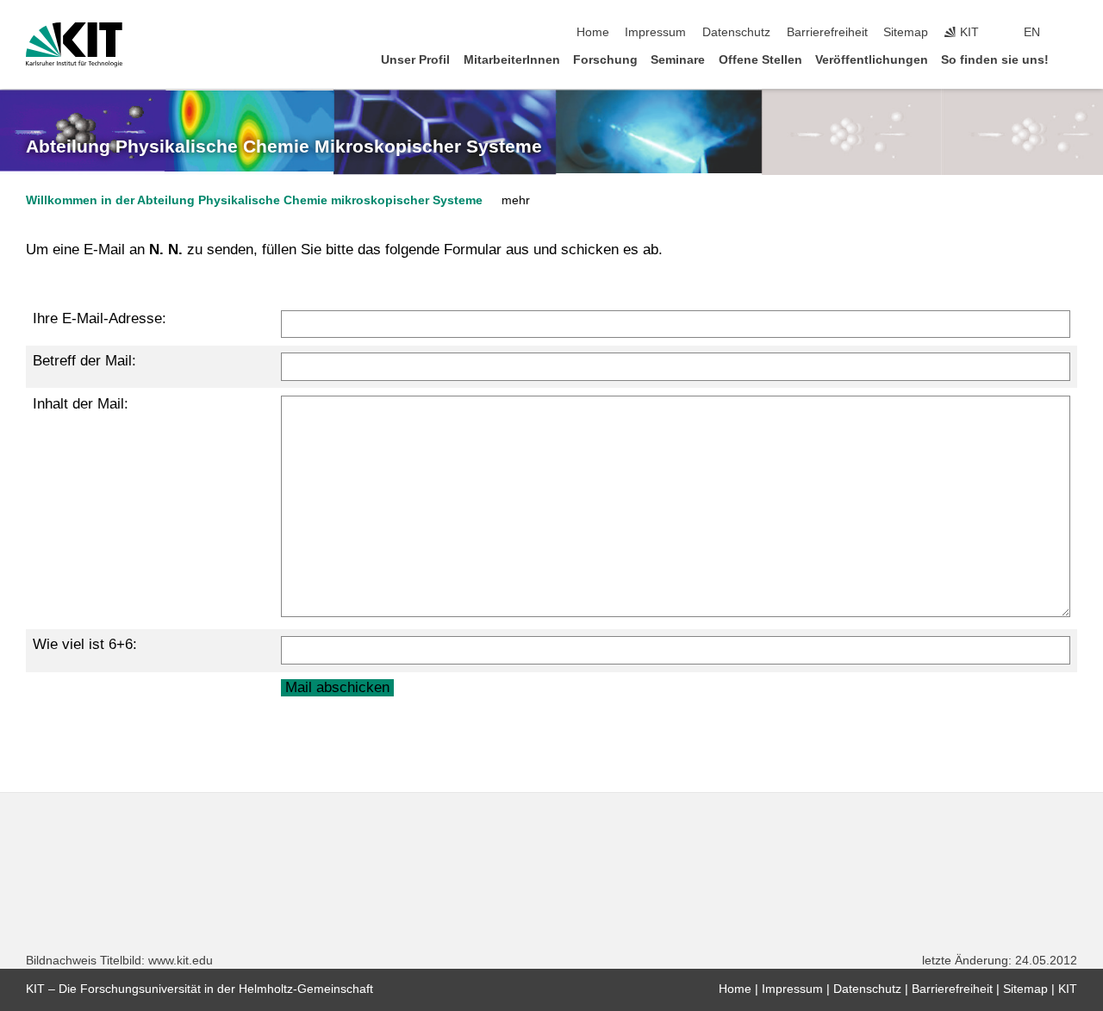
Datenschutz (736, 32)
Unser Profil (415, 59)
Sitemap (905, 32)
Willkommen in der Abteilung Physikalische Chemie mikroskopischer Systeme (254, 200)
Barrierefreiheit (827, 32)
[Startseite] (1072, 59)
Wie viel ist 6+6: (85, 644)
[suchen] (1072, 33)
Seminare (678, 59)
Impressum (655, 32)
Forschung (605, 59)
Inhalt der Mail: (80, 404)
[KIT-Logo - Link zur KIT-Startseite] (74, 44)
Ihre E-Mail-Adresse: (99, 318)
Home (592, 32)
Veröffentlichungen (871, 59)
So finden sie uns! (995, 59)
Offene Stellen (760, 59)
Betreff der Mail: (84, 361)
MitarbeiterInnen (512, 59)
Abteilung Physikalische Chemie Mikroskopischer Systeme (284, 146)
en (1032, 32)
